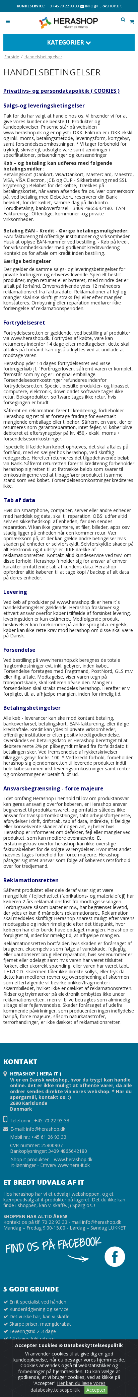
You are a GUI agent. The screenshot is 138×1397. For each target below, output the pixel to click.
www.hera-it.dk (74, 1165)
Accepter (96, 1390)
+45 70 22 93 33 (65, 6)
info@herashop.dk (103, 6)
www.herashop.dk (73, 1159)
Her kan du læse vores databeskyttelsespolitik (68, 1386)
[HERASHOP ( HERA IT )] (69, 23)
